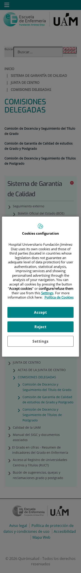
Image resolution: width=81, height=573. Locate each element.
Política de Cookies (59, 297)
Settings (40, 341)
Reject (40, 326)
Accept (40, 312)
